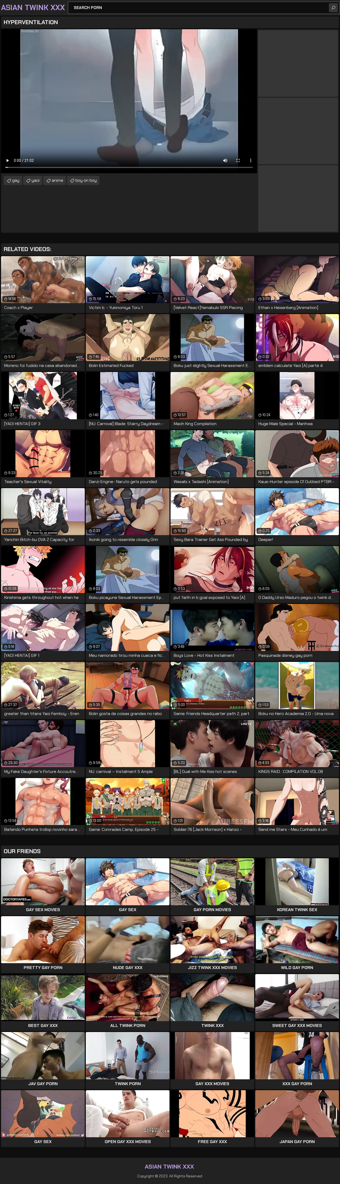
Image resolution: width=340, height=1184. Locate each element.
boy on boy (86, 180)
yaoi (36, 180)
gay (15, 180)
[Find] (333, 7)
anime (57, 180)
